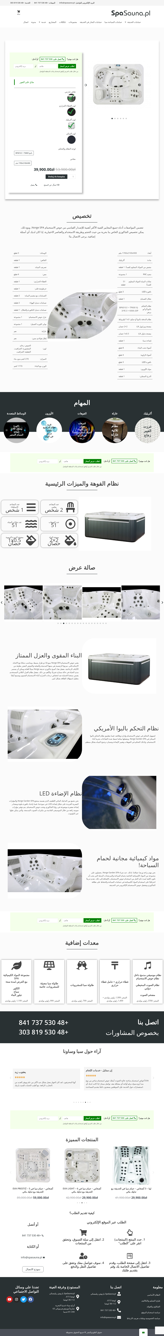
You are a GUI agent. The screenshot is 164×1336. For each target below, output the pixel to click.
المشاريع (52, 22)
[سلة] (18, 11)
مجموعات (73, 22)
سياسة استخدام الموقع (150, 1312)
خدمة (43, 22)
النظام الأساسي (153, 1295)
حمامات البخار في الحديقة (91, 22)
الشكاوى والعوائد (153, 1306)
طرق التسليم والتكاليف (150, 1300)
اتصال (25, 22)
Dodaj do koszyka (56, 176)
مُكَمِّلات (62, 22)
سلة (18, 14)
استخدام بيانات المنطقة (52, 71)
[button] (120, 84)
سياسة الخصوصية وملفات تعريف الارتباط (143, 1318)
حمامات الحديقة (134, 22)
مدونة (33, 22)
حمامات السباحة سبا (113, 22)
